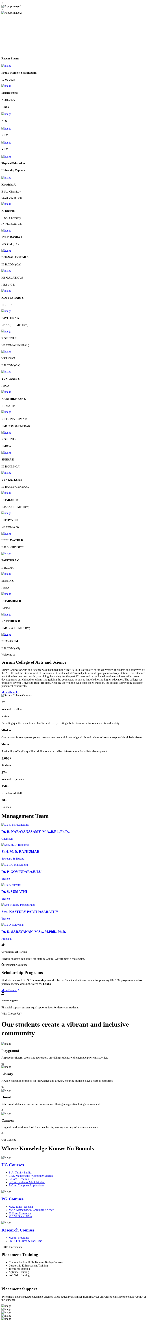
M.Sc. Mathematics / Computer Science (31, 1209)
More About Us (10, 692)
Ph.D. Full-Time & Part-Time (25, 1240)
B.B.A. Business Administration (27, 1182)
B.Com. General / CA (21, 1178)
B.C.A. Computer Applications (26, 1185)
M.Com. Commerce (20, 1213)
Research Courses (17, 1230)
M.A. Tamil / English (21, 1206)
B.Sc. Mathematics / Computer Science (31, 1175)
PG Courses (12, 1199)
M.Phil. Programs (19, 1237)
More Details (9, 990)
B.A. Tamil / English (20, 1172)
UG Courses (12, 1165)
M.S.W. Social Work (20, 1216)
